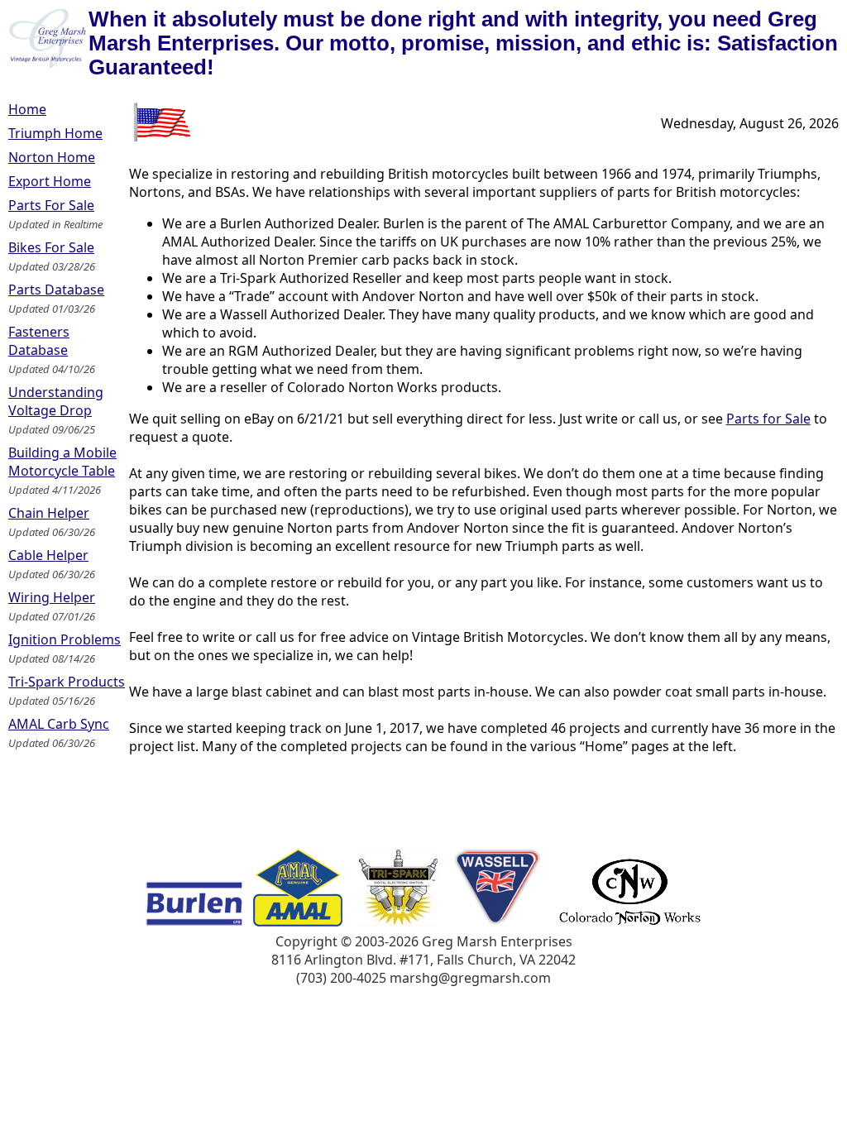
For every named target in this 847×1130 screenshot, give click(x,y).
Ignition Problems (64, 639)
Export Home (49, 181)
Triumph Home (55, 133)
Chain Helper (48, 513)
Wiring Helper (51, 597)
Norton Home (51, 157)
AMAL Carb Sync (58, 724)
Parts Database (56, 289)
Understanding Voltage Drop (55, 401)
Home (27, 109)
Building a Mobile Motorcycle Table (62, 461)
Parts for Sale (768, 418)
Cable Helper (48, 555)
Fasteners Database (38, 341)
